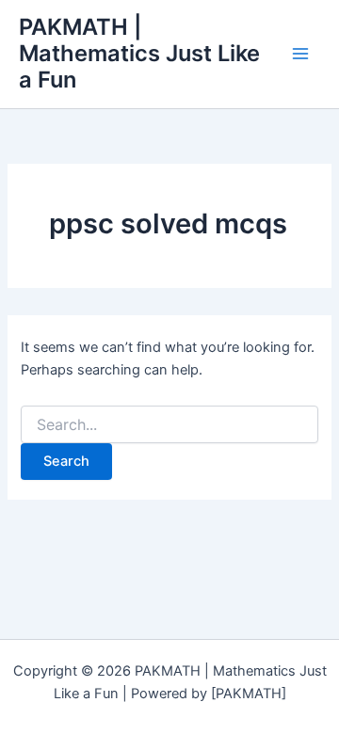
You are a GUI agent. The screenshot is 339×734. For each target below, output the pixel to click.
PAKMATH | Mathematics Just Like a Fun (139, 53)
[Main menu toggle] (300, 53)
